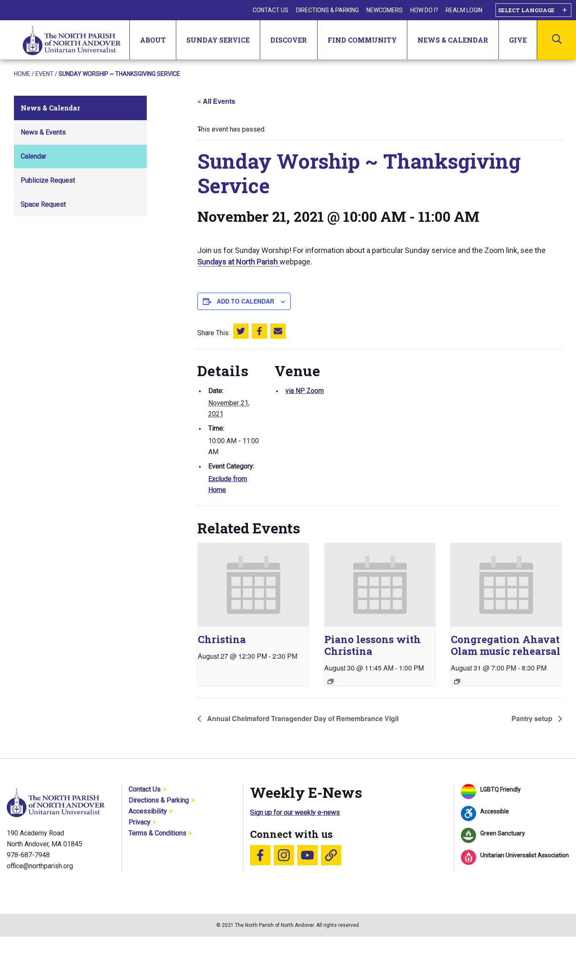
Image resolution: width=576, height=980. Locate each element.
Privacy (140, 822)
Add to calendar (245, 301)
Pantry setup (532, 718)
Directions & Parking (327, 10)
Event (44, 73)
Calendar (33, 156)
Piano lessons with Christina (372, 645)
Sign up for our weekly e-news (295, 812)
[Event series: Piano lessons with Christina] (331, 681)
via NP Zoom (304, 391)
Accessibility (148, 811)
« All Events (216, 101)
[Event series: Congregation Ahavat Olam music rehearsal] (457, 681)
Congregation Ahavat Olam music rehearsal (505, 645)
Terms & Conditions (157, 833)
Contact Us (270, 10)
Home (22, 73)
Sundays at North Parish (238, 261)
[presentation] (253, 584)
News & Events (43, 132)
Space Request (43, 204)
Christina (222, 639)
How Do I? (424, 10)
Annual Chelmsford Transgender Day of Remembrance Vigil (301, 718)
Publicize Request (48, 180)
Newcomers (384, 10)
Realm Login (464, 10)
